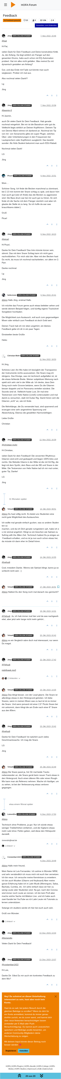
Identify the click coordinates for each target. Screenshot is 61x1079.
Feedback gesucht (13, 20)
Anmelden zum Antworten (46, 25)
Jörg (9, 36)
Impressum (32, 1069)
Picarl (9, 176)
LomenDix (11, 814)
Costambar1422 (14, 857)
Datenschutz (48, 1069)
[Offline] (4, 35)
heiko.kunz (11, 295)
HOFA (8, 1066)
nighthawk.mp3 (9, 670)
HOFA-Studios (20, 1069)
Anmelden (23, 1051)
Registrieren (11, 1051)
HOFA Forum (29, 4)
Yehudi (10, 509)
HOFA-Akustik (30, 1066)
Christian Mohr (13, 356)
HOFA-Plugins (17, 1066)
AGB (39, 1069)
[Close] (55, 996)
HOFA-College (43, 1066)
